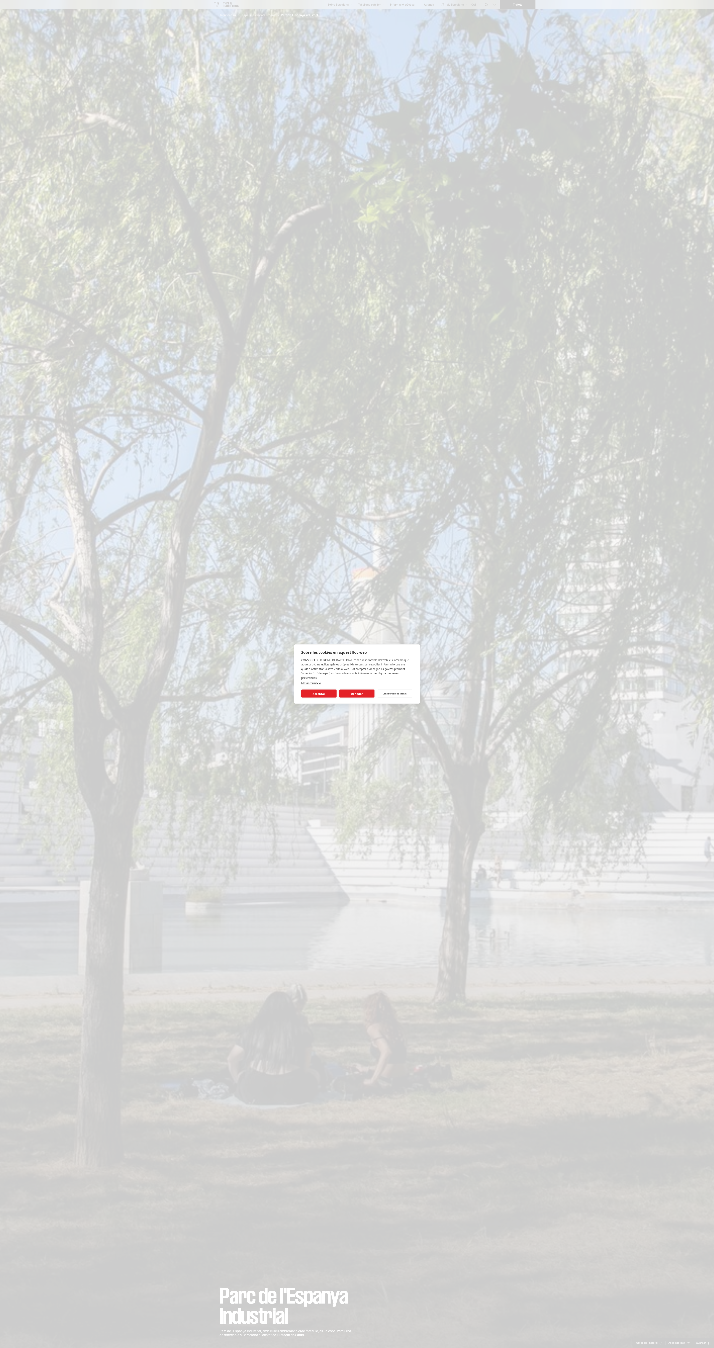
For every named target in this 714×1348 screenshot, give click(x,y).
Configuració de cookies (395, 693)
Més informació (311, 683)
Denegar (357, 693)
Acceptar (319, 693)
